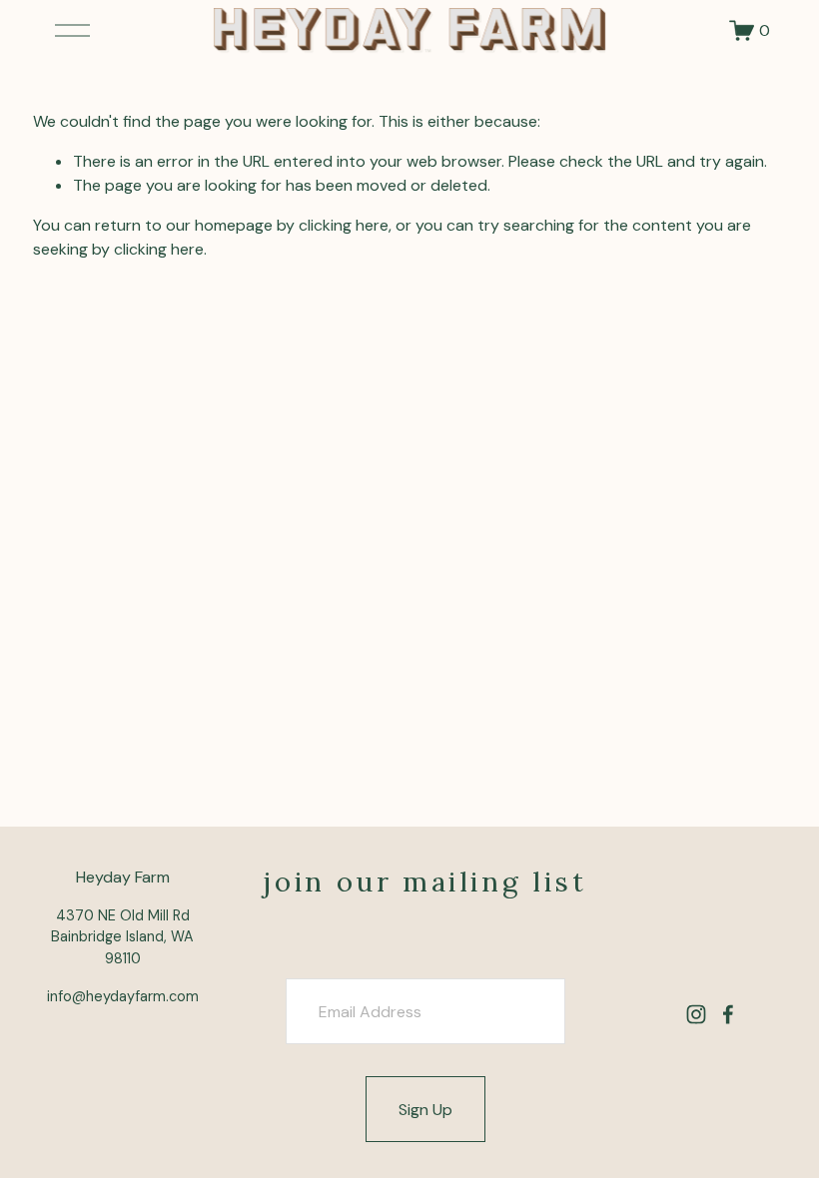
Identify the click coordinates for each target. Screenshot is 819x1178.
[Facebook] (728, 1014)
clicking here (344, 225)
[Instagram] (696, 1014)
